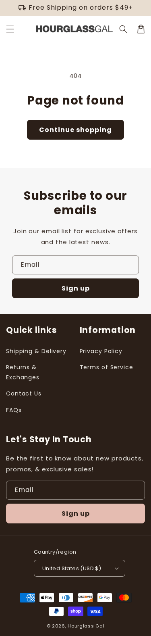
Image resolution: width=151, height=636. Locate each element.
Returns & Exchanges (22, 372)
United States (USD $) (71, 568)
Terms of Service (106, 367)
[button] (10, 29)
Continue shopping (75, 129)
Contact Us (23, 393)
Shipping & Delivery (36, 351)
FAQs (14, 410)
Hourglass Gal (86, 626)
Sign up (76, 288)
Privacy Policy (101, 351)
